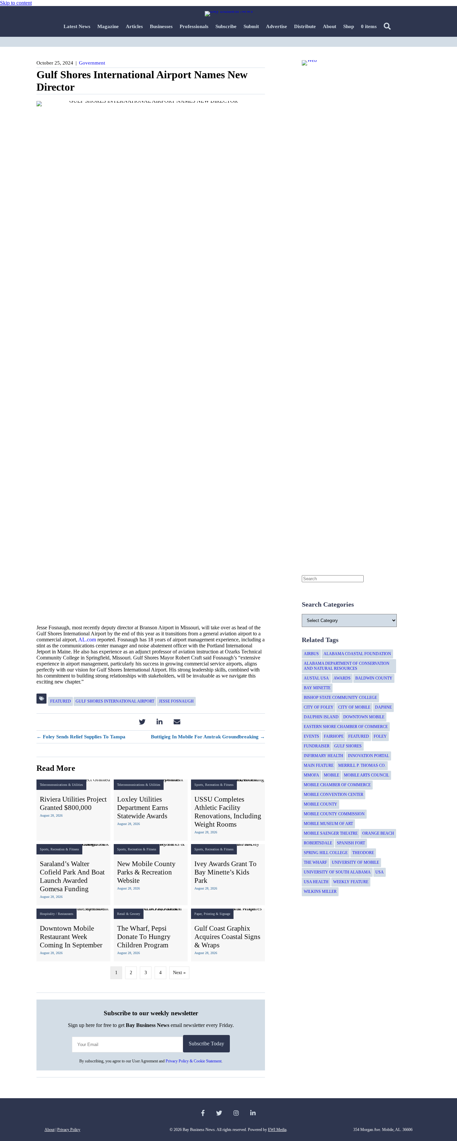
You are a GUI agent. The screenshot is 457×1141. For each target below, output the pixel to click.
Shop (348, 26)
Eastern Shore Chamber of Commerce (346, 726)
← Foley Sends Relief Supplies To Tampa (80, 736)
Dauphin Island (321, 717)
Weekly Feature (350, 881)
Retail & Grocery (128, 914)
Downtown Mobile (363, 717)
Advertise (276, 26)
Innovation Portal (368, 755)
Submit (251, 26)
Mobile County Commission (334, 814)
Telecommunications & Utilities (61, 785)
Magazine (108, 26)
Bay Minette (317, 688)
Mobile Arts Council (366, 775)
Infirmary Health (323, 755)
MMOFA (311, 775)
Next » (179, 972)
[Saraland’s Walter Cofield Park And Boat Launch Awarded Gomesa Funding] (73, 874)
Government (92, 63)
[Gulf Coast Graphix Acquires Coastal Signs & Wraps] (228, 935)
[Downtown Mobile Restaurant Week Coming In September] (73, 935)
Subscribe (226, 26)
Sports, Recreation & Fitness (214, 785)
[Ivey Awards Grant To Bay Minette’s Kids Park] (228, 874)
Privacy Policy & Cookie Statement (193, 1061)
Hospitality (47, 914)
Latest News (77, 26)
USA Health (316, 881)
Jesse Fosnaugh (176, 701)
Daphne (383, 707)
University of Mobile (355, 862)
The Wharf (315, 862)
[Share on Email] (176, 722)
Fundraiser (317, 746)
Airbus (311, 653)
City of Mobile (354, 707)
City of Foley (319, 707)
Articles (134, 26)
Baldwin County (373, 678)
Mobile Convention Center (333, 794)
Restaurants (65, 914)
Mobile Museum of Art (328, 823)
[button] (388, 26)
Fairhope (334, 736)
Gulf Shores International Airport (115, 701)
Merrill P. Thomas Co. (362, 765)
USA (379, 872)
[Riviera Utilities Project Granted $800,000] (73, 810)
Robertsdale (318, 843)
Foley (380, 736)
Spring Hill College (326, 852)
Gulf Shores (348, 746)
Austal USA (316, 678)
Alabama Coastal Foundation (357, 653)
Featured (60, 701)
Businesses (161, 26)
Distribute (305, 26)
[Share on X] (142, 722)
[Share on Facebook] (124, 722)
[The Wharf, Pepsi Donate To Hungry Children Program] (151, 935)
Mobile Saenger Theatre (331, 833)
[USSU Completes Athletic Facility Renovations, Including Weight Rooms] (228, 810)
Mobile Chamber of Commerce (337, 785)
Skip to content (16, 3)
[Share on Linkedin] (159, 722)
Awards (342, 678)
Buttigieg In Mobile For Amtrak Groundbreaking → (208, 736)
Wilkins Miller (320, 891)
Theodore (363, 852)
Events (311, 736)
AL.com (87, 639)
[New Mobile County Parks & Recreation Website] (151, 874)
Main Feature (319, 765)
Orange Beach (378, 833)
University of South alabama (337, 872)
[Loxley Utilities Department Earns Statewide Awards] (151, 810)
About (329, 26)
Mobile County (320, 804)
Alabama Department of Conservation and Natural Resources (346, 666)
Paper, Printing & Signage (212, 914)
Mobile (331, 775)
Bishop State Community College (340, 697)
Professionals (194, 26)
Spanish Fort (351, 843)
